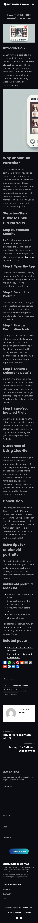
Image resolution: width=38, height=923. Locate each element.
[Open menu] (33, 4)
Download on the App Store (16, 627)
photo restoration (10, 694)
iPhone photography (20, 686)
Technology (8, 679)
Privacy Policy (25, 912)
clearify (7, 686)
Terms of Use (12, 912)
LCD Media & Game (26, 908)
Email (6, 826)
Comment (8, 786)
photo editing (21, 690)
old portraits (8, 690)
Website (7, 837)
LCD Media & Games (16, 864)
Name (6, 815)
